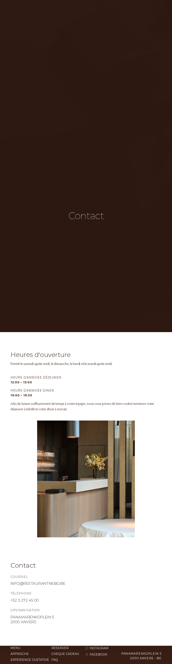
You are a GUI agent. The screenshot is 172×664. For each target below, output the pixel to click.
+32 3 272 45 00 (24, 600)
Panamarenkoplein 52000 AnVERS (32, 619)
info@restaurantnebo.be (37, 583)
